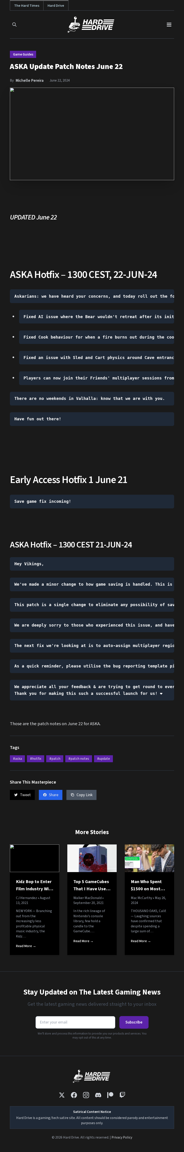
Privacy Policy (122, 1137)
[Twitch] (122, 1095)
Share (53, 795)
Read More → (26, 946)
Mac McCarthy (141, 897)
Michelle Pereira (30, 80)
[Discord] (98, 1095)
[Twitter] (62, 1095)
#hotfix (35, 758)
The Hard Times (26, 5)
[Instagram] (86, 1095)
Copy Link (84, 795)
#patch (54, 758)
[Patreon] (110, 1095)
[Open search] (14, 24)
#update (103, 758)
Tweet (25, 795)
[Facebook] (74, 1095)
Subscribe (133, 1022)
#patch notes (78, 758)
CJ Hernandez (26, 897)
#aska (17, 758)
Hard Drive (56, 5)
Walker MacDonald (87, 897)
